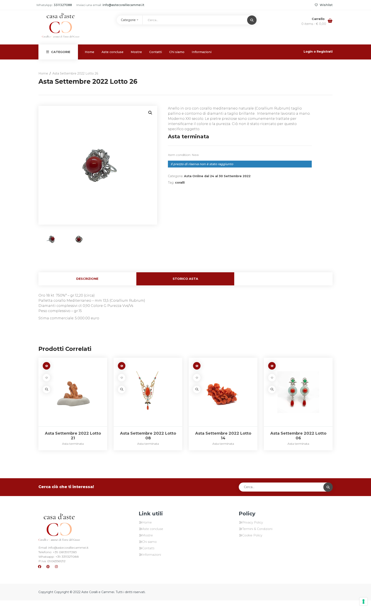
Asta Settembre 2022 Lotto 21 (73, 435)
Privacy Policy (252, 522)
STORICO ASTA (185, 279)
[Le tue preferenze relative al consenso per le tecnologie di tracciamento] (363, 601)
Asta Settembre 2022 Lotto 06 (298, 435)
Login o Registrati (318, 51)
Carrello (318, 19)
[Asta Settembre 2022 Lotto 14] (223, 392)
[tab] (87, 278)
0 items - (313, 24)
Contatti (155, 52)
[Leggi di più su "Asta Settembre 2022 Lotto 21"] (46, 366)
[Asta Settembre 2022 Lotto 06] (298, 392)
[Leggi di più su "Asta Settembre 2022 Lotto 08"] (121, 366)
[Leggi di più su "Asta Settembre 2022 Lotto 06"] (272, 366)
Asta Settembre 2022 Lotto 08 (148, 435)
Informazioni (201, 52)
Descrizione (87, 279)
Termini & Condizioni (257, 529)
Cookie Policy (252, 535)
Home (89, 52)
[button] (150, 113)
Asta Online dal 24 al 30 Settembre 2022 (217, 176)
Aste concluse (112, 52)
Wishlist (326, 5)
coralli (180, 182)
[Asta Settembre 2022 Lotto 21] (72, 392)
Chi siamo (176, 52)
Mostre (136, 52)
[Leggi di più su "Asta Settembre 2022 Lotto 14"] (197, 366)
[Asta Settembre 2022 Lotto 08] (148, 392)
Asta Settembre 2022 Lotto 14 (223, 435)
